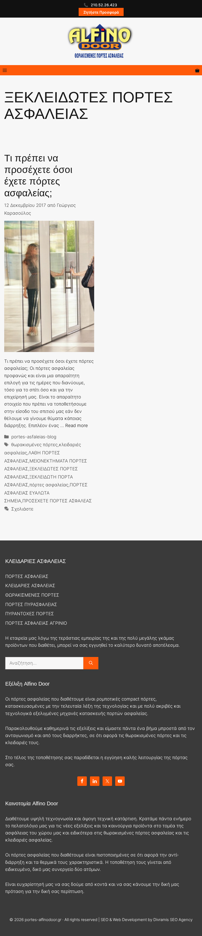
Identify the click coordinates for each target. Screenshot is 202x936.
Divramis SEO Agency (173, 919)
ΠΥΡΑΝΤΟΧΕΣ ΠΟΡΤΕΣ (29, 613)
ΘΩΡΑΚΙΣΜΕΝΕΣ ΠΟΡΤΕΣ (32, 595)
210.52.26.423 (104, 5)
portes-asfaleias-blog (33, 436)
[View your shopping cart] (197, 70)
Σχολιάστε (22, 509)
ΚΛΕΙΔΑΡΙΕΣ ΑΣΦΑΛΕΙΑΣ (30, 585)
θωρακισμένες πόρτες (34, 444)
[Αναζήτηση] (90, 663)
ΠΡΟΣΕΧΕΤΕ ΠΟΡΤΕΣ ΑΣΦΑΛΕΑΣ (57, 500)
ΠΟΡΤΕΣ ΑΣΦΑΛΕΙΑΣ (26, 576)
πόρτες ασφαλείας (48, 484)
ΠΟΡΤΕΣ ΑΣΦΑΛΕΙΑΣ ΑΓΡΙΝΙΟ (36, 623)
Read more (76, 425)
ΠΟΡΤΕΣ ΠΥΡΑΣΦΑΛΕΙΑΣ (31, 604)
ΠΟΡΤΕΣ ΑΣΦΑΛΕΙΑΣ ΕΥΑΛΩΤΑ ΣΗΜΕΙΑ (46, 492)
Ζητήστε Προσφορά (101, 12)
